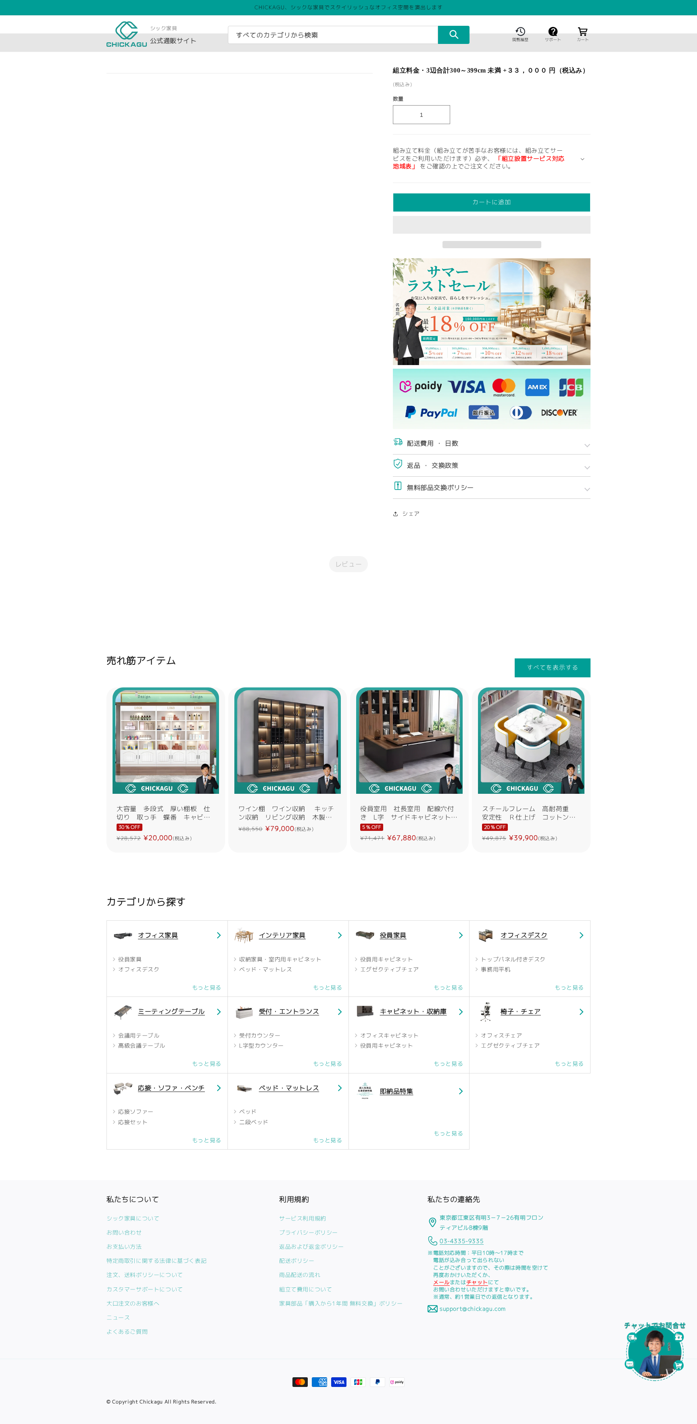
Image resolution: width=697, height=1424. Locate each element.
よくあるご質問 (127, 1331)
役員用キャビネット (385, 959)
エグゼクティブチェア (388, 969)
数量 (398, 98)
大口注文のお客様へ (132, 1303)
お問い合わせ (124, 1232)
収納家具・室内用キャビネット (279, 959)
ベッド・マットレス (264, 969)
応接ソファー (135, 1111)
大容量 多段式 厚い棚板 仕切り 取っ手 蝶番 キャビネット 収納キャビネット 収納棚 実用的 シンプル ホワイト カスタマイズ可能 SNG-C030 (163, 813)
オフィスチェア (500, 1035)
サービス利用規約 (302, 1218)
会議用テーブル (138, 1035)
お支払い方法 (124, 1246)
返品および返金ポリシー (311, 1246)
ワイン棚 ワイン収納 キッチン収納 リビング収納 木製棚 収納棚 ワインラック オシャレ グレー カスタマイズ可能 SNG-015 (287, 813)
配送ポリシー (297, 1260)
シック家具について (132, 1218)
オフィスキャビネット (388, 1035)
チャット (477, 1282)
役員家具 (129, 959)
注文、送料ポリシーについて (144, 1275)
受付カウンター (258, 1035)
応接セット (132, 1122)
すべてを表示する (552, 668)
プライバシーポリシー (308, 1232)
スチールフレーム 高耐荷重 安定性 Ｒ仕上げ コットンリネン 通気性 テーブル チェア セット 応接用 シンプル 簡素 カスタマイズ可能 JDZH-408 (531, 813)
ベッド (247, 1111)
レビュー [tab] (348, 564)
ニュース (118, 1317)
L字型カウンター (260, 1045)
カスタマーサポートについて (144, 1289)
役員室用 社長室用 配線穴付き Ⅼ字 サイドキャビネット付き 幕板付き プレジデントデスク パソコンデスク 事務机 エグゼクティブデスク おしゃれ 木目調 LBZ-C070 (409, 813)
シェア (411, 513)
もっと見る (206, 987)
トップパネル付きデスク (512, 959)
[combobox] (333, 35)
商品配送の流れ (299, 1275)
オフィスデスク (138, 969)
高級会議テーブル (141, 1045)
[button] (492, 225)
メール (441, 1282)
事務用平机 (495, 969)
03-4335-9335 (462, 1241)
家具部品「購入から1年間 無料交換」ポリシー (341, 1303)
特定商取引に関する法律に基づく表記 (156, 1260)
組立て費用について (305, 1289)
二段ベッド (253, 1122)
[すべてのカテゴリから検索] (454, 35)
